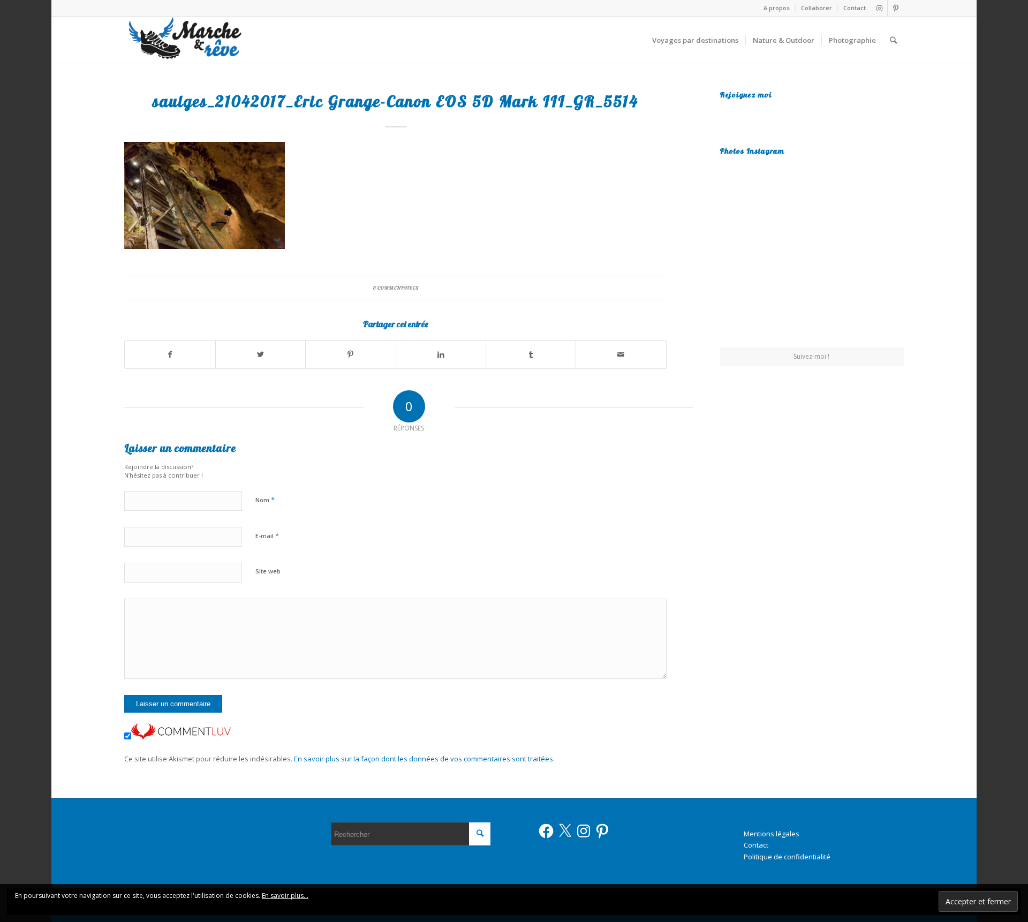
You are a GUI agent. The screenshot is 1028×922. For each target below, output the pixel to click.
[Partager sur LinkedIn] (441, 354)
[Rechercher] (893, 40)
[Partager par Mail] (621, 354)
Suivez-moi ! (811, 356)
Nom (265, 499)
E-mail (267, 535)
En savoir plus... (285, 895)
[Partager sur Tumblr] (531, 354)
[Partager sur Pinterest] (350, 354)
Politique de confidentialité (787, 856)
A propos (777, 8)
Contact (854, 8)
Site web (268, 571)
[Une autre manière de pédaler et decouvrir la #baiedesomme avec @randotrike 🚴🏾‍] (811, 254)
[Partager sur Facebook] (170, 354)
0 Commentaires (396, 287)
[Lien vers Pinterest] (896, 8)
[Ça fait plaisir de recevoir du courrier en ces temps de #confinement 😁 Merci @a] (750, 190)
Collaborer (816, 8)
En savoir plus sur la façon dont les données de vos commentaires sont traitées (423, 759)
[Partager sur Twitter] (260, 354)
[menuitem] (777, 8)
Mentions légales (771, 833)
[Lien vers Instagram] (879, 8)
